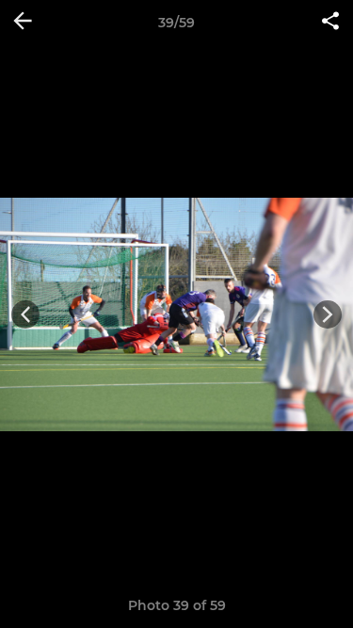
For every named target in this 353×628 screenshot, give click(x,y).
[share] (330, 22)
